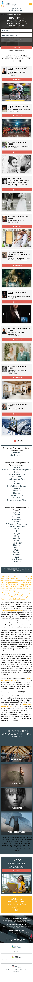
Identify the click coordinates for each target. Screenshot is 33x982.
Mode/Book (22, 841)
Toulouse (24, 920)
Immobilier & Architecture (9, 839)
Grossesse (10, 838)
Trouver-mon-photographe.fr (12, 611)
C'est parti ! (16, 871)
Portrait (15, 841)
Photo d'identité (16, 847)
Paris (3, 920)
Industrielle (27, 843)
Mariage (3, 838)
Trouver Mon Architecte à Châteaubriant (12, 950)
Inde (14, 926)
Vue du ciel (17, 845)
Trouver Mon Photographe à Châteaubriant (12, 970)
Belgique (18, 926)
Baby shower (8, 849)
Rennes (24, 921)
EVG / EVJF (19, 849)
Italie (14, 927)
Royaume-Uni (5, 926)
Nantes (14, 921)
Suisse (29, 926)
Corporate (5, 845)
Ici (16, 909)
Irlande (11, 926)
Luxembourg (24, 926)
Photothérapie (27, 847)
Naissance (18, 838)
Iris (14, 849)
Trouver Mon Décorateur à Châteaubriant (12, 960)
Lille (8, 921)
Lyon (6, 920)
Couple (29, 838)
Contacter (18, 79)
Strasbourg (19, 921)
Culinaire (11, 843)
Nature (24, 845)
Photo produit (22, 839)
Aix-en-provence (17, 920)
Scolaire (7, 847)
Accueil (3, 14)
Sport (11, 845)
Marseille (10, 920)
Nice (11, 921)
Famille (24, 838)
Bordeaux (29, 920)
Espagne (18, 927)
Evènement (19, 843)
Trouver (17, 47)
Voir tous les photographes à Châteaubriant (16, 570)
